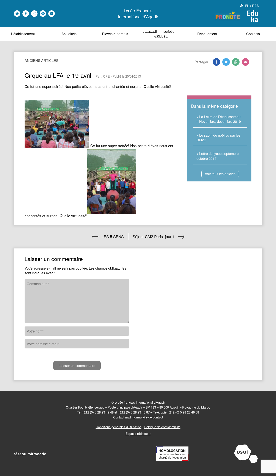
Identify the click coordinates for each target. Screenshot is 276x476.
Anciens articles (41, 60)
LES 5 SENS (113, 236)
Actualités (69, 33)
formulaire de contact (148, 417)
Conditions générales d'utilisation (118, 426)
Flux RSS (251, 5)
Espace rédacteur (138, 433)
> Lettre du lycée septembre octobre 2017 (217, 156)
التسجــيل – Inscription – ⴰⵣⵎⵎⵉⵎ (161, 34)
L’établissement (23, 33)
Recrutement (207, 33)
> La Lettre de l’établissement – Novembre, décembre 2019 (218, 119)
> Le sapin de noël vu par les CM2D (218, 137)
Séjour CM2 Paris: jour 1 (154, 236)
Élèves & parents (115, 33)
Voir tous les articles (220, 173)
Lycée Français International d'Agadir (138, 14)
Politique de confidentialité (162, 426)
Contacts (253, 33)
